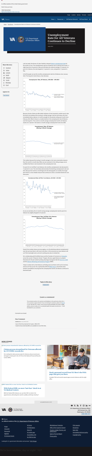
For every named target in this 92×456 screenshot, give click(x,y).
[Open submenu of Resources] (64, 19)
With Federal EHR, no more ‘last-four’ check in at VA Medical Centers (22, 389)
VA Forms (29, 425)
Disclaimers (76, 428)
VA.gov (6, 426)
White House (52, 267)
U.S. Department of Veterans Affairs (28, 421)
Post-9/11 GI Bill (64, 260)
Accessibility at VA (31, 435)
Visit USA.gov (33, 441)
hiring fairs (64, 256)
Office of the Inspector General (57, 428)
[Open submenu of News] (55, 19)
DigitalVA (6, 434)
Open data (75, 430)
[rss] (78, 405)
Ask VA (63, 303)
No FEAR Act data (31, 437)
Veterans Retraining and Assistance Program (38, 262)
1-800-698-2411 (85, 414)
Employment (46, 284)
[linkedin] (86, 405)
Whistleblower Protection (56, 425)
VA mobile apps (31, 432)
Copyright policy (77, 435)
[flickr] (89, 405)
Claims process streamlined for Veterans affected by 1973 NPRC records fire (22, 350)
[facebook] (80, 405)
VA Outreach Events (9, 436)
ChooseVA (6, 429)
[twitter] (75, 405)
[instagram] (83, 405)
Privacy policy (53, 436)
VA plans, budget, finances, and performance (58, 430)
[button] (10, 12)
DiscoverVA (7, 431)
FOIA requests (76, 425)
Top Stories (6, 95)
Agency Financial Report (56, 434)
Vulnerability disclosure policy (80, 432)
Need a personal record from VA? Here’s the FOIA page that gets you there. (67, 373)
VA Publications (31, 428)
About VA (29, 430)
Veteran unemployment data (58, 63)
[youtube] (72, 405)
